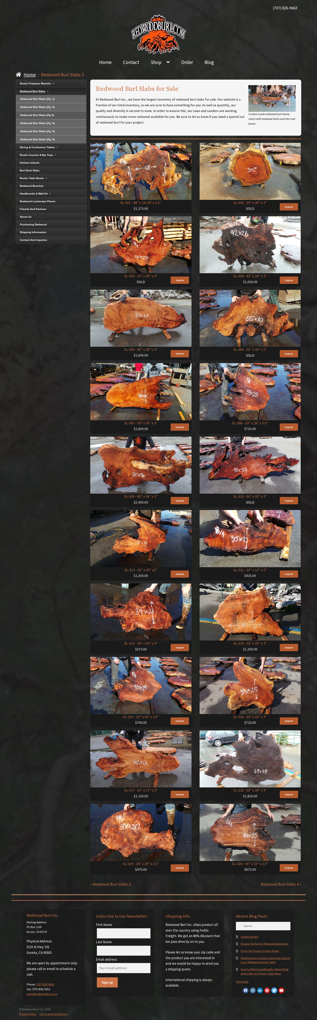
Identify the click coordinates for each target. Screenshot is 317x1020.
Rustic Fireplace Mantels (35, 83)
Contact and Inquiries (33, 239)
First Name (104, 924)
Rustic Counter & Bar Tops (36, 155)
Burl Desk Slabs (30, 170)
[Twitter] (274, 990)
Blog (209, 62)
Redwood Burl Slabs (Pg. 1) (37, 98)
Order (187, 62)
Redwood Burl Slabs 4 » (281, 884)
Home (105, 62)
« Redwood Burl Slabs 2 (110, 884)
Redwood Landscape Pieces (37, 201)
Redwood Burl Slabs (32, 91)
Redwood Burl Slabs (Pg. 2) (37, 107)
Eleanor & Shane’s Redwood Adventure (265, 944)
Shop (156, 62)
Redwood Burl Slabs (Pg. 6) (37, 139)
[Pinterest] (267, 990)
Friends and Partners (33, 209)
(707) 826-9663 (285, 7)
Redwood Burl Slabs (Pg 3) (37, 115)
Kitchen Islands (29, 162)
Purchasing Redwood (33, 224)
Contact (131, 62)
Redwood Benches (31, 185)
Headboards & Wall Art (34, 193)
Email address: (106, 959)
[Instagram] (253, 990)
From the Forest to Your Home (260, 951)
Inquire (289, 206)
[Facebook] (246, 990)
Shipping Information (33, 232)
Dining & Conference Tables (37, 147)
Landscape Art (249, 937)
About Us (26, 216)
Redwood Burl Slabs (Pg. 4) (37, 123)
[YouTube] (281, 990)
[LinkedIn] (260, 990)
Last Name (104, 942)
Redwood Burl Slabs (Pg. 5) (37, 131)
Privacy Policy (27, 1014)
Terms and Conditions (53, 1014)
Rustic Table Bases (32, 178)
